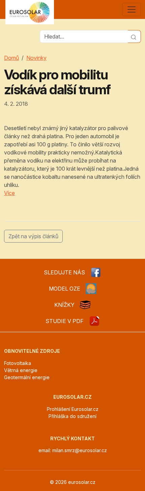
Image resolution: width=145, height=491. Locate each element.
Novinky (36, 57)
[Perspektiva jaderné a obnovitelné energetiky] (94, 321)
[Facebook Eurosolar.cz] (95, 272)
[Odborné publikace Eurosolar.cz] (85, 304)
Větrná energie (20, 370)
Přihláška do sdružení (72, 416)
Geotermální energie (27, 377)
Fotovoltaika (17, 363)
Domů (11, 57)
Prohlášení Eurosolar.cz (72, 409)
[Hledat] (134, 36)
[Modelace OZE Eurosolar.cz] (91, 288)
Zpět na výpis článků (33, 236)
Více (9, 193)
